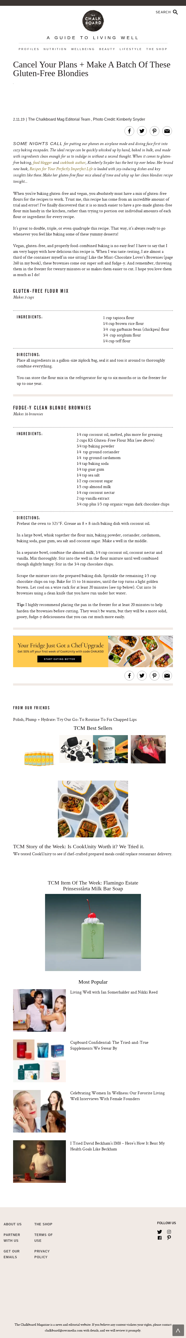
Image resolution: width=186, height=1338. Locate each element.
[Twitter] (159, 1230)
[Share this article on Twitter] (142, 131)
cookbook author (72, 163)
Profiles (29, 49)
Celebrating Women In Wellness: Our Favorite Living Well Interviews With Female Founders (117, 1095)
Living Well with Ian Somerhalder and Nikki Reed (114, 992)
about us (13, 1224)
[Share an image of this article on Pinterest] (154, 131)
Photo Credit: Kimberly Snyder (119, 119)
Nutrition (55, 49)
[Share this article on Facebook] (129, 131)
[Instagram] (169, 1230)
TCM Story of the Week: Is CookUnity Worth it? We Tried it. (78, 846)
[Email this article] (167, 131)
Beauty (107, 49)
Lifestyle (131, 49)
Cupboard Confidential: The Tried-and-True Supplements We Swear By (109, 1045)
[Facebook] (159, 1236)
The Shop (157, 49)
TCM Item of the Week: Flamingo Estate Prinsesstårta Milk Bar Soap (93, 886)
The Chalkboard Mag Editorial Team (59, 119)
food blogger (42, 163)
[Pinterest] (169, 1236)
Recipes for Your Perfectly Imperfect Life (61, 169)
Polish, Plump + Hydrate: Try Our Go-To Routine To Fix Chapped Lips (75, 719)
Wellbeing (83, 49)
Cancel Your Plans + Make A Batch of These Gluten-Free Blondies (91, 69)
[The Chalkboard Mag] (93, 19)
